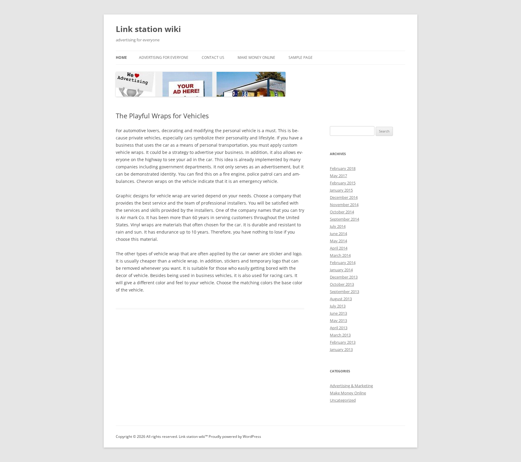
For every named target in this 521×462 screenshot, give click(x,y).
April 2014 (338, 248)
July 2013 (338, 306)
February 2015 (342, 183)
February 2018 (342, 168)
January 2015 (341, 190)
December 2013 (344, 277)
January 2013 (341, 349)
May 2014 (338, 241)
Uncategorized (343, 400)
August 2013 (341, 298)
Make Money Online (256, 57)
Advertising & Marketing (351, 385)
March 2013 (340, 335)
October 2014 (342, 212)
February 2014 (342, 262)
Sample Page (301, 57)
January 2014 (341, 269)
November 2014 (344, 204)
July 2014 (338, 226)
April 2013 (338, 327)
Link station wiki (148, 29)
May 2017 (338, 175)
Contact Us (213, 57)
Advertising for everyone (163, 57)
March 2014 (340, 255)
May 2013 (338, 320)
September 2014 (344, 219)
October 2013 (342, 284)
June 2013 (338, 313)
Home (121, 57)
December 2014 (344, 197)
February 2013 (342, 342)
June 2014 (338, 233)
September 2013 (344, 291)
